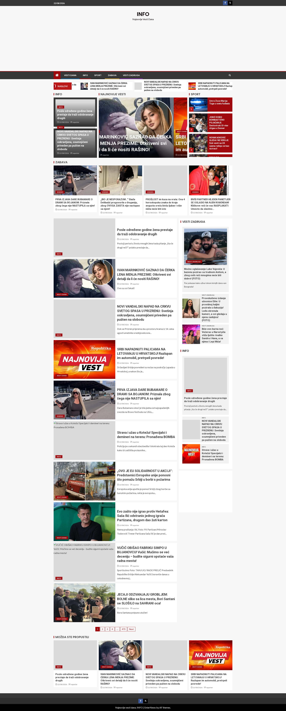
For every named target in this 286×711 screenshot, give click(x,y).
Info (85, 75)
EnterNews (150, 707)
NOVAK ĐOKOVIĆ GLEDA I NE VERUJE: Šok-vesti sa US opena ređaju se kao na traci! (219, 127)
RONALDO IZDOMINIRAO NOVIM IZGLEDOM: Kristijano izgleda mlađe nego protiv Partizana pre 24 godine (219, 149)
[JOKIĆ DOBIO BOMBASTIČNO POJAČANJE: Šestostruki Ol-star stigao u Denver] (198, 107)
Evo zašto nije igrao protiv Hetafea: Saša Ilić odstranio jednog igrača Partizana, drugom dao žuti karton (143, 516)
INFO (143, 14)
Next (131, 629)
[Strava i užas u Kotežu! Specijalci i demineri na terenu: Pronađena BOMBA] (84, 440)
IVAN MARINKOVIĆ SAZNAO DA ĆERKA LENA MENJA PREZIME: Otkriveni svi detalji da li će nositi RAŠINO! (146, 274)
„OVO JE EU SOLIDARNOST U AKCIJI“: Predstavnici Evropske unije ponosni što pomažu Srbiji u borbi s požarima (145, 475)
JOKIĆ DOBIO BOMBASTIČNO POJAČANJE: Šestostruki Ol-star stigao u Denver (218, 106)
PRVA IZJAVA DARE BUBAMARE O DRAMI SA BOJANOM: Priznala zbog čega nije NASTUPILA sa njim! (75, 202)
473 (123, 629)
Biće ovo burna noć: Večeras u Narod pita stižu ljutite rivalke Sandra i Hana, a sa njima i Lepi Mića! (213, 335)
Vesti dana (70, 75)
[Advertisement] (143, 43)
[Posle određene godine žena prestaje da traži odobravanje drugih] (84, 237)
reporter (75, 122)
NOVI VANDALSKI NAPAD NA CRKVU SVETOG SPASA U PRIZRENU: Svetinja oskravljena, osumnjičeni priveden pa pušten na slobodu (214, 430)
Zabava (112, 75)
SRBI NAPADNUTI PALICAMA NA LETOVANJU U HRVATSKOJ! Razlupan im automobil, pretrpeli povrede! (141, 143)
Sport (97, 75)
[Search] (230, 75)
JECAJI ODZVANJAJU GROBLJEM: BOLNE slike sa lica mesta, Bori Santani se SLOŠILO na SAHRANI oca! (146, 599)
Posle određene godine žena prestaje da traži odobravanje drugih (75, 114)
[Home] (57, 75)
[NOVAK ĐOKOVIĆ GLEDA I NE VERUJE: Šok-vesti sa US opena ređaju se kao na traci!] (198, 127)
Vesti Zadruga (131, 75)
